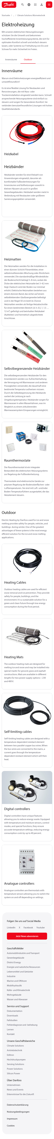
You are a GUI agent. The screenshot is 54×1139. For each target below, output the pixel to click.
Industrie (11, 976)
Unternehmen (13, 1084)
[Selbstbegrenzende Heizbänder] (27, 347)
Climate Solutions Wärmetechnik (31, 15)
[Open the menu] (49, 4)
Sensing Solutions (15, 1064)
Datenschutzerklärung (17, 1104)
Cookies (11, 1125)
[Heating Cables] (27, 561)
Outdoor (28, 59)
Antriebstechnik (14, 1050)
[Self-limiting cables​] (27, 710)
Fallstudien (12, 1020)
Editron (10, 1054)
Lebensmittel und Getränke (20, 971)
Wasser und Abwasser (17, 999)
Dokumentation (14, 1010)
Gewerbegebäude (15, 957)
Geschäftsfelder (15, 948)
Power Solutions (15, 1068)
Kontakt (11, 1034)
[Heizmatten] (27, 237)
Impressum (12, 1118)
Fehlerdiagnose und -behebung (22, 1024)
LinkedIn (11, 927)
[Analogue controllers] (27, 862)
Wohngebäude (14, 994)
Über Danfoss (14, 1080)
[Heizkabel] (27, 132)
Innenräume (11, 59)
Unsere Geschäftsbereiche (21, 1041)
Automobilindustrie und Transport (23, 953)
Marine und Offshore (17, 980)
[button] (35, 4)
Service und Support (18, 1006)
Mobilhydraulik (14, 985)
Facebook (28, 927)
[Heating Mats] (27, 635)
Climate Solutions (15, 1045)
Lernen (10, 1029)
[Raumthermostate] (27, 439)
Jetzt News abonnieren (27, 936)
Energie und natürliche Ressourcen (23, 966)
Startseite (6, 15)
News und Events (15, 1089)
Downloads (12, 1015)
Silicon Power (13, 1073)
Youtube (40, 927)
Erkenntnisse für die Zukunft (20, 1094)
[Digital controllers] (27, 787)
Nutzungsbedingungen (18, 1111)
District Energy (14, 962)
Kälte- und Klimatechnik (18, 990)
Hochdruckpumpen (16, 1059)
